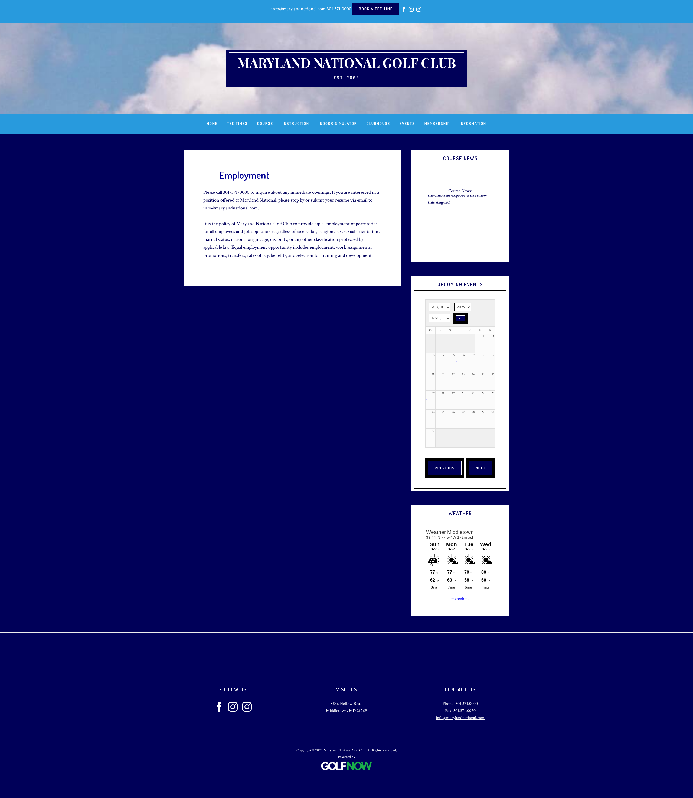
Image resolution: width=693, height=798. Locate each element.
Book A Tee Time (376, 8)
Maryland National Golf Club (346, 62)
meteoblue (460, 599)
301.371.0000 (339, 9)
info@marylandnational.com (298, 9)
